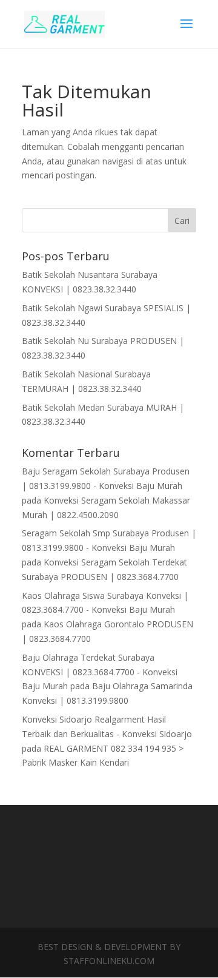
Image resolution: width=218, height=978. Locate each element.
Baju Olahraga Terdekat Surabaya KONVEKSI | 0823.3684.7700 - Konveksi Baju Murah (99, 672)
